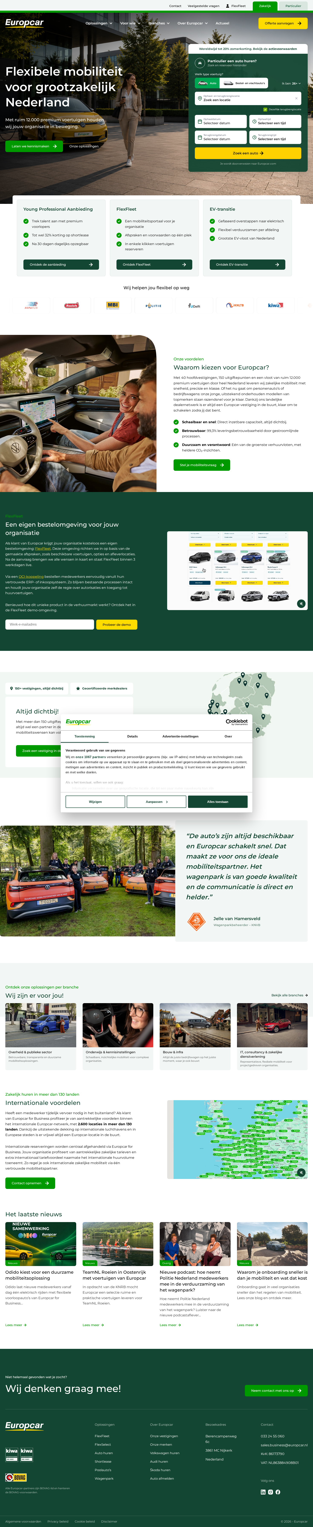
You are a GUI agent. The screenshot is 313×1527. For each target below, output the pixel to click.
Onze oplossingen (84, 146)
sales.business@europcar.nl (284, 1445)
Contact (175, 6)
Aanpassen (154, 801)
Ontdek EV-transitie (232, 264)
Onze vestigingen (164, 1436)
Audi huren (159, 1461)
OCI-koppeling (31, 577)
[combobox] (248, 100)
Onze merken (161, 1444)
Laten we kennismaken (30, 146)
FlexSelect (103, 1444)
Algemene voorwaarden (23, 1521)
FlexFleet (238, 6)
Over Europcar (190, 23)
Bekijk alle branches (287, 995)
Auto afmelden (162, 1478)
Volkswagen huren (164, 1453)
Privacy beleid (57, 1521)
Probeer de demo (117, 625)
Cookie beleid (85, 1521)
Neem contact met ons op (272, 1391)
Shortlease (103, 1461)
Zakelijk (265, 6)
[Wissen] (296, 98)
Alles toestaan (217, 801)
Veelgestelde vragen (204, 6)
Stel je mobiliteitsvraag (198, 465)
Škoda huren (160, 1470)
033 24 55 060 (272, 1436)
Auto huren (104, 1453)
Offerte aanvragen (279, 23)
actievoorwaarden (282, 49)
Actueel (222, 23)
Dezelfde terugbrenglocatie (285, 109)
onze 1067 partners (91, 757)
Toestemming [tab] (85, 736)
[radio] (207, 83)
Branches (156, 23)
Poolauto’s (103, 1470)
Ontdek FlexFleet (137, 264)
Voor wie (128, 23)
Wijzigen (95, 801)
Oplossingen (97, 23)
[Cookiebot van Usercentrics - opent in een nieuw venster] (229, 722)
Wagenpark (104, 1478)
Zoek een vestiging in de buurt (46, 751)
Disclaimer (109, 1521)
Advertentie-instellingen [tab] (180, 736)
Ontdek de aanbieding (48, 264)
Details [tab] (132, 736)
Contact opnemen (26, 1183)
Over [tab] (228, 736)
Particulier (293, 6)
